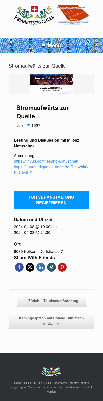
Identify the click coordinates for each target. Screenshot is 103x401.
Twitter (30, 267)
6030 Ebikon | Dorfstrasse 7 (38, 251)
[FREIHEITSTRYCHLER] (51, 15)
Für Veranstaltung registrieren (51, 199)
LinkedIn (40, 267)
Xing (51, 267)
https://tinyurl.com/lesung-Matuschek (46, 161)
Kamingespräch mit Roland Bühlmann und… (51, 320)
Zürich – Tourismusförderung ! (51, 300)
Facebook (19, 267)
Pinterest (62, 267)
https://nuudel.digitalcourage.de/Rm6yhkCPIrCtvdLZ (51, 169)
